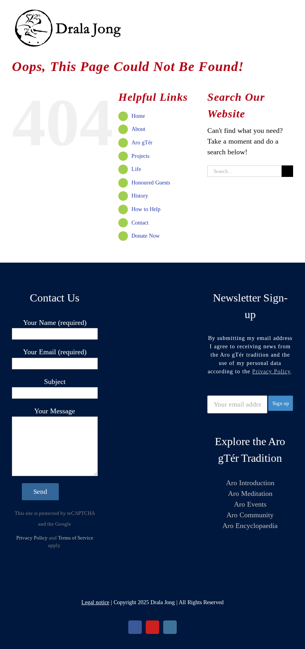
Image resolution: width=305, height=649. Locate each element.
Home (138, 116)
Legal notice (95, 602)
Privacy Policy (32, 538)
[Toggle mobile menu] (290, 12)
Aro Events (250, 504)
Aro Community (250, 515)
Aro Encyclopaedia (250, 526)
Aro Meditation (250, 493)
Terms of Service (75, 538)
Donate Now (145, 236)
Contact (140, 223)
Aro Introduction (250, 483)
